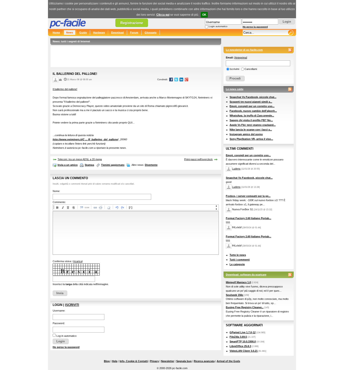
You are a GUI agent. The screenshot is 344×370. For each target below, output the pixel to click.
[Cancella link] (100, 207)
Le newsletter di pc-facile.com (244, 49)
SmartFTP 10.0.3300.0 (243, 341)
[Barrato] (73, 207)
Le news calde (234, 89)
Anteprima (240, 57)
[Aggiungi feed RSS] (290, 50)
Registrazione (131, 23)
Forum (134, 32)
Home (56, 32)
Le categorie (237, 264)
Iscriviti (72, 305)
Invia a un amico (68, 164)
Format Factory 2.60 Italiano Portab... (248, 218)
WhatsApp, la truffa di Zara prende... (252, 115)
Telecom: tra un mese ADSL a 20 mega (80, 159)
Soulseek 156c (234, 295)
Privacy (154, 361)
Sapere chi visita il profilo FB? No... (251, 120)
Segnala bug (184, 361)
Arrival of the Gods (228, 361)
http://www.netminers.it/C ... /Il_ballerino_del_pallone (85, 139)
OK (204, 14)
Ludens (236, 168)
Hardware (99, 32)
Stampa (89, 164)
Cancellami (251, 69)
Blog (107, 361)
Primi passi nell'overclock (198, 159)
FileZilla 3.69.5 (238, 336)
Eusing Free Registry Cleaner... (244, 307)
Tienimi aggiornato (112, 164)
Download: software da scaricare (246, 274)
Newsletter (167, 361)
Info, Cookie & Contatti (134, 361)
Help (114, 361)
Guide (83, 32)
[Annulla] (116, 207)
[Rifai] (122, 207)
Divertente (151, 164)
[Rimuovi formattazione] (108, 207)
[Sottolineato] (68, 207)
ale (60, 79)
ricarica (77, 261)
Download (117, 32)
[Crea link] (95, 207)
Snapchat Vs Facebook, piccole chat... (253, 97)
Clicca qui (162, 14)
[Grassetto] (57, 207)
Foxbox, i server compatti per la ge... (248, 196)
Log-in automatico (66, 335)
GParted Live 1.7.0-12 (243, 332)
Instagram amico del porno (246, 134)
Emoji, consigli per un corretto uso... (252, 106)
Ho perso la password (255, 26)
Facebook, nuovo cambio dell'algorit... (253, 110)
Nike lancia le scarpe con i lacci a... (251, 129)
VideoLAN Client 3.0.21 (244, 350)
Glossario (151, 32)
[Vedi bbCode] (130, 207)
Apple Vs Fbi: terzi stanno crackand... (253, 124)
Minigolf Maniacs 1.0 (238, 282)
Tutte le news (238, 255)
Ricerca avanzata (204, 361)
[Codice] (86, 207)
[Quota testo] (81, 207)
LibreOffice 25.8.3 (240, 346)
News (69, 32)
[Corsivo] (62, 207)
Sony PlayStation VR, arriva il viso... (251, 139)
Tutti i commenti (240, 259)
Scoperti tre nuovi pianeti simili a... (251, 101)
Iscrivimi (234, 69)
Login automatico (218, 26)
